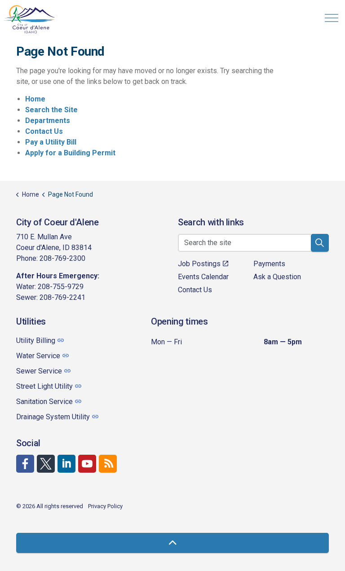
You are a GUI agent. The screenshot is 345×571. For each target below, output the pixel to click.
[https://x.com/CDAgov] (46, 464)
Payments (269, 263)
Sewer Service (39, 371)
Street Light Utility (44, 386)
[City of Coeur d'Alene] (29, 19)
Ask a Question (277, 276)
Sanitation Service (44, 401)
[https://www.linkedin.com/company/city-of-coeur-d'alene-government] (66, 464)
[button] (320, 243)
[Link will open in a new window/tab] (25, 464)
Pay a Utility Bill (50, 142)
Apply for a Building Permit (70, 153)
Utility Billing (35, 340)
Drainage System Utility (53, 417)
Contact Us (44, 131)
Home (35, 99)
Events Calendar (203, 276)
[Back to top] (172, 543)
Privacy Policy (105, 506)
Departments (47, 120)
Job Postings (199, 263)
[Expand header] (331, 18)
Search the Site (51, 109)
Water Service (38, 355)
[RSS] (108, 464)
